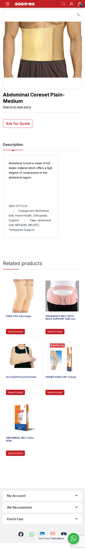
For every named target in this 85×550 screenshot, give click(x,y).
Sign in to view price (17, 107)
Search (63, 4)
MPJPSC (33, 225)
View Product (15, 331)
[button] (78, 14)
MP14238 (21, 225)
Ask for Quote (18, 123)
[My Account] (71, 3)
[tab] (13, 146)
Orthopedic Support (21, 229)
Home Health (23, 215)
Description (13, 145)
